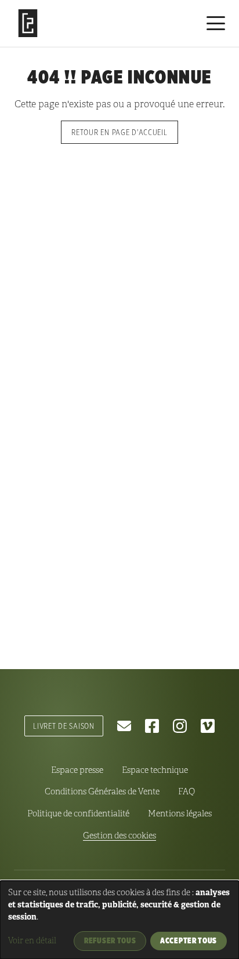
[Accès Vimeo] (208, 726)
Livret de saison (64, 725)
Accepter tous (188, 940)
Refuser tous (110, 940)
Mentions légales (180, 813)
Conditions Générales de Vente (102, 791)
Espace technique (155, 770)
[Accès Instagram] (180, 726)
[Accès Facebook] (152, 726)
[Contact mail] (124, 726)
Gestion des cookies (119, 835)
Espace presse (77, 770)
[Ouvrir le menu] (216, 23)
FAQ (186, 791)
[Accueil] (28, 23)
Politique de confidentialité (78, 813)
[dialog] (119, 920)
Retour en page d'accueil (119, 131)
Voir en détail (32, 941)
